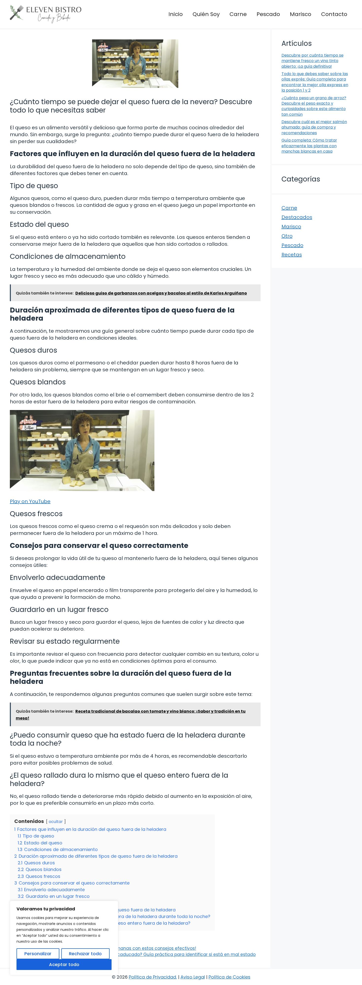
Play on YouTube (30, 501)
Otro (287, 235)
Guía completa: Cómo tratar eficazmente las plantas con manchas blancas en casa (309, 145)
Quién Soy (206, 14)
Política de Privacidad (152, 977)
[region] (64, 938)
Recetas (291, 254)
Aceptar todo (64, 964)
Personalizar (37, 954)
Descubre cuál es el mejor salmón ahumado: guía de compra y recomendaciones (314, 127)
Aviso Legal (193, 977)
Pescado (268, 14)
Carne (238, 14)
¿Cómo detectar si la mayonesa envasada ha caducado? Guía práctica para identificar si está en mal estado (136, 954)
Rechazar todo (85, 954)
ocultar (56, 821)
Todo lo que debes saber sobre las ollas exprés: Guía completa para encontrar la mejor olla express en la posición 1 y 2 (314, 82)
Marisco (300, 14)
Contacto (334, 14)
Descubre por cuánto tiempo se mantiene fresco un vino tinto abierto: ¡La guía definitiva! (312, 60)
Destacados (296, 217)
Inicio (175, 14)
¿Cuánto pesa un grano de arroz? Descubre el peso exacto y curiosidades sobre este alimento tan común (313, 106)
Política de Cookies (229, 977)
